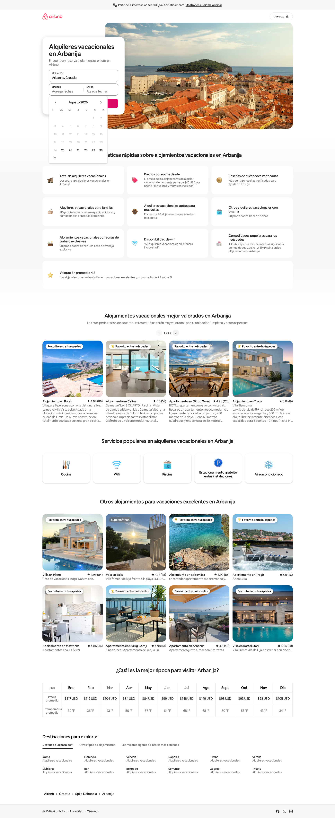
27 (78, 150)
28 (85, 150)
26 (70, 150)
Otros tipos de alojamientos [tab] (97, 745)
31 (55, 158)
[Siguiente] (176, 333)
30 (101, 150)
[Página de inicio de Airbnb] (52, 16)
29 (93, 150)
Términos (93, 811)
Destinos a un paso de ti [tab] (57, 745)
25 (62, 150)
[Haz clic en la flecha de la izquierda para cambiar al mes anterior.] (56, 102)
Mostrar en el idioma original (204, 5)
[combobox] (83, 77)
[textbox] (66, 91)
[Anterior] (159, 333)
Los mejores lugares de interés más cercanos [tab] (150, 745)
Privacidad (76, 811)
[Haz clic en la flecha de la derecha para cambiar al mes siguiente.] (101, 102)
